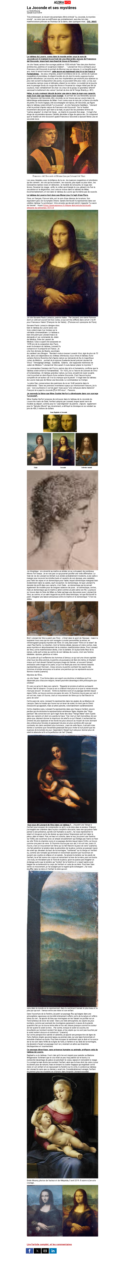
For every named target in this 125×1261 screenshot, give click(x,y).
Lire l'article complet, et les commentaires (49, 1244)
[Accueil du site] (62, 4)
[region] (80, 337)
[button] (29, 1251)
